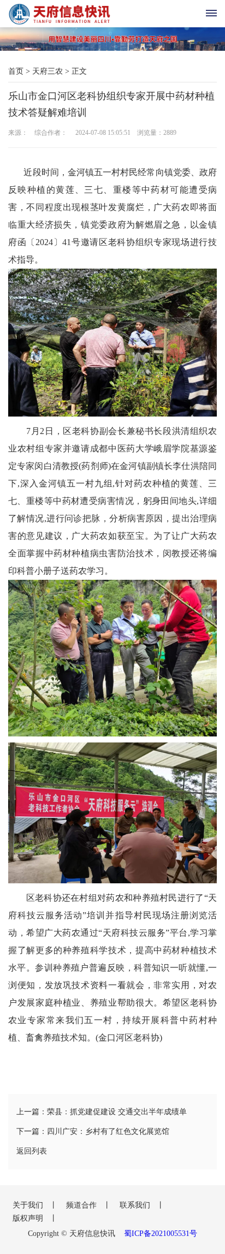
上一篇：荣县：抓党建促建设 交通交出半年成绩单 (101, 1112)
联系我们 (136, 1205)
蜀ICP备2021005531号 (160, 1233)
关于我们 (29, 1205)
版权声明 (29, 1218)
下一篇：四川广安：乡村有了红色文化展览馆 (92, 1131)
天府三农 (47, 71)
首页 (15, 71)
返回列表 (31, 1151)
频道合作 (82, 1205)
